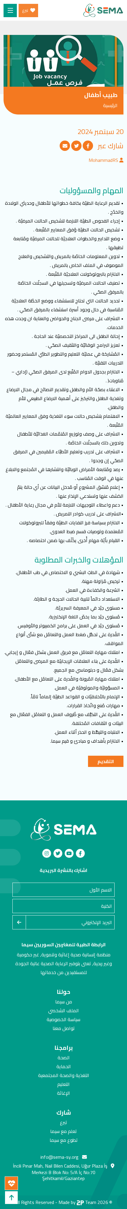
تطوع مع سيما (64, 1140)
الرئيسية (110, 105)
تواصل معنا (64, 1028)
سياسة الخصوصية (63, 1019)
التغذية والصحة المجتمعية (63, 1075)
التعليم (63, 1084)
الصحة (64, 1057)
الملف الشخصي (63, 1010)
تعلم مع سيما (63, 1131)
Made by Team (77, 1202)
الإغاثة (63, 1093)
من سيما (63, 1001)
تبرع (63, 1122)
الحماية (63, 1066)
